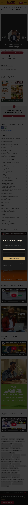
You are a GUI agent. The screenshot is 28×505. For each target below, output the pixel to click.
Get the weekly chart (14, 258)
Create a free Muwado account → (9, 267)
